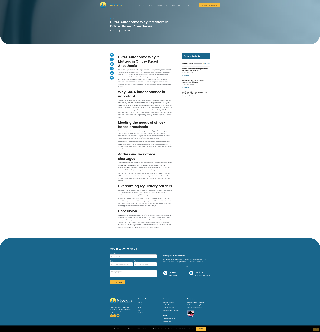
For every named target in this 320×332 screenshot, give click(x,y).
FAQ (139, 310)
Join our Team (170, 5)
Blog (180, 5)
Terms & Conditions (169, 319)
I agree (200, 328)
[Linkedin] (117, 315)
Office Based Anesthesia (194, 307)
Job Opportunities (168, 302)
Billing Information (168, 307)
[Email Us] (191, 273)
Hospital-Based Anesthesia (195, 302)
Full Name (113, 253)
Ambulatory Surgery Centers (196, 305)
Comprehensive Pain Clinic (171, 310)
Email (111, 261)
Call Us (172, 272)
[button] (112, 55)
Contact (187, 5)
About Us (141, 5)
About (140, 305)
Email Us (198, 272)
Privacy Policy (167, 321)
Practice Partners (168, 305)
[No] (316, 329)
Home (134, 5)
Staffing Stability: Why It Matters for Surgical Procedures (194, 93)
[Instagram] (114, 315)
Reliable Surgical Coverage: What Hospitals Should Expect (193, 81)
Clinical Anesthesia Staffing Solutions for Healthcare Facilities (195, 69)
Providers (149, 5)
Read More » (185, 75)
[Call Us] (165, 273)
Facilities (159, 5)
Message (113, 269)
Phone (136, 261)
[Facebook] (111, 315)
